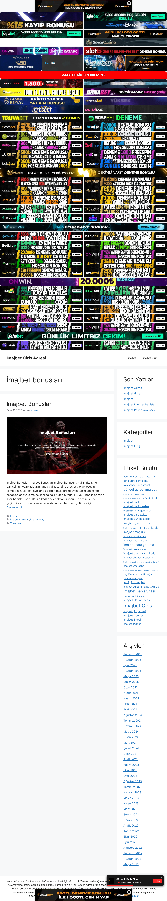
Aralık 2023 (130, 759)
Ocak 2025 (130, 687)
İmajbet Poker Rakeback (139, 410)
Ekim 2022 (130, 836)
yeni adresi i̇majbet (133, 578)
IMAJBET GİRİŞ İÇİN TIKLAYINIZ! (83, 75)
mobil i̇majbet (146, 574)
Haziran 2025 (132, 670)
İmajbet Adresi (133, 388)
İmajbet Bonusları (30, 403)
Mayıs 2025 (131, 676)
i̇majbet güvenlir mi (136, 523)
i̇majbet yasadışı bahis (132, 570)
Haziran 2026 (132, 659)
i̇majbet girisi (144, 510)
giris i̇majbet (144, 485)
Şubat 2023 (131, 814)
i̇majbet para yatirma (138, 545)
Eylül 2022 (130, 842)
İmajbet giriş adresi (134, 611)
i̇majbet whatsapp (133, 565)
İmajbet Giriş (150, 357)
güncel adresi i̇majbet (140, 489)
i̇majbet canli (131, 502)
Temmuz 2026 (132, 654)
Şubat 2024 (131, 748)
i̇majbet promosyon (134, 549)
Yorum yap (16, 523)
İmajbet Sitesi (132, 619)
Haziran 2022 (132, 858)
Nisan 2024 (131, 737)
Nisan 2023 (131, 803)
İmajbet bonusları (19, 519)
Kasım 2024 (131, 698)
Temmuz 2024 (132, 720)
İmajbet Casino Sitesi (137, 600)
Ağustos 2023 (132, 781)
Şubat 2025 (131, 681)
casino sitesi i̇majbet (148, 477)
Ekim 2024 (130, 704)
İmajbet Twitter (132, 623)
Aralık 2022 (130, 825)
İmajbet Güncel (133, 615)
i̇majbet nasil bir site (135, 540)
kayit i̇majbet (130, 574)
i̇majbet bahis (152, 498)
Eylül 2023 (130, 775)
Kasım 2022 (131, 831)
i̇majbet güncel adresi (137, 518)
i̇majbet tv (148, 557)
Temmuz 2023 (132, 786)
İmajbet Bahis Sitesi (139, 591)
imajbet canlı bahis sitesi (133, 494)
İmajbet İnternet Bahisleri (139, 404)
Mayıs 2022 (131, 864)
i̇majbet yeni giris (151, 570)
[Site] (41, 126)
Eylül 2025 (130, 665)
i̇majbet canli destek (136, 506)
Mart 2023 (130, 809)
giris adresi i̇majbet (135, 480)
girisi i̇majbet (129, 485)
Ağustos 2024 (132, 715)
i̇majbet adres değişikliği (133, 498)
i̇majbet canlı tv (129, 511)
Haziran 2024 (132, 726)
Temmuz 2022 (132, 853)
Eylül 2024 (130, 709)
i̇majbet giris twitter (135, 514)
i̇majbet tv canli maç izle (133, 562)
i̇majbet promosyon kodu (139, 553)
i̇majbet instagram (130, 528)
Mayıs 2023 (131, 798)
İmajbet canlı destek (133, 596)
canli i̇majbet (130, 476)
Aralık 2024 (130, 693)
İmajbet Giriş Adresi (26, 358)
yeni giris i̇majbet (134, 582)
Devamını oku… (16, 507)
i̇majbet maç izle (134, 532)
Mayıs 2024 (131, 731)
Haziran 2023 (132, 792)
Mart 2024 (130, 742)
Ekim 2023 (130, 770)
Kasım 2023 (131, 764)
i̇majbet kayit (149, 527)
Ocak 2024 (130, 753)
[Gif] (83, 172)
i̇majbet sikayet (132, 557)
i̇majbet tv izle (152, 562)
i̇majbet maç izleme (134, 536)
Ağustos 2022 (132, 847)
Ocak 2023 (130, 820)
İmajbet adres (131, 586)
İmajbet (132, 357)
